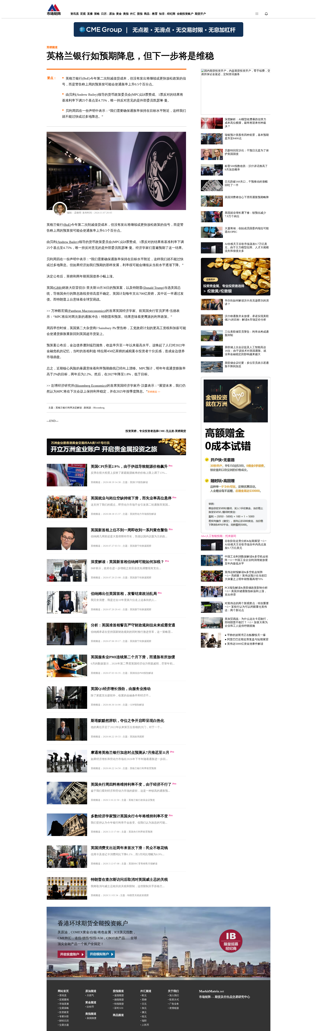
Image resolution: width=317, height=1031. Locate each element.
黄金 (119, 13)
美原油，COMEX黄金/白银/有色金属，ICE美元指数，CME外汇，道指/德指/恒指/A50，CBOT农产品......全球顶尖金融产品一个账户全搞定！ (97, 938)
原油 (112, 13)
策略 (97, 13)
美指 (126, 13)
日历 (104, 13)
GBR (57, 288)
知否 (162, 13)
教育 (155, 13)
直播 (90, 13)
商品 (147, 13)
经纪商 (171, 13)
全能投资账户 (185, 13)
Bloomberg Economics (90, 385)
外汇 (133, 13)
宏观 (83, 13)
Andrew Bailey (68, 242)
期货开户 (200, 13)
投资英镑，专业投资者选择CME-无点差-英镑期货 (155, 431)
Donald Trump (153, 288)
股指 (140, 13)
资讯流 (74, 13)
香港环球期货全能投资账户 (93, 923)
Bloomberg (99, 407)
